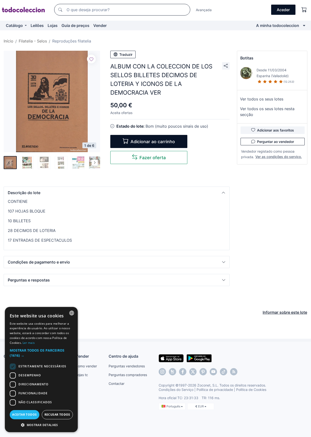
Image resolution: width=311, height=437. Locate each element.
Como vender (86, 366)
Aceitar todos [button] (24, 414)
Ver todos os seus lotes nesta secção (267, 111)
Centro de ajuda (123, 356)
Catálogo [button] (15, 25)
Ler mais (29, 343)
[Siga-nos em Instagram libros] (172, 371)
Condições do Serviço (176, 390)
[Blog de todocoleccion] (233, 371)
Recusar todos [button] (57, 414)
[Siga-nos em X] (193, 371)
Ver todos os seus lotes (261, 99)
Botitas (246, 58)
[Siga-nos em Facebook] (182, 371)
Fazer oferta (152, 157)
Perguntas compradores (128, 375)
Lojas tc (82, 375)
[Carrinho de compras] (304, 10)
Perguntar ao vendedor (275, 142)
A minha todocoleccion (277, 25)
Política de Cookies (251, 390)
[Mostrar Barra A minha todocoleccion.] (304, 25)
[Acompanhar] (91, 59)
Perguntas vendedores (127, 366)
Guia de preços (75, 25)
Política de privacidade (215, 390)
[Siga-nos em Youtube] (213, 371)
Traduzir (125, 54)
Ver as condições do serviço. (278, 157)
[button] (116, 193)
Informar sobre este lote (285, 312)
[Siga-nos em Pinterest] (203, 371)
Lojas (53, 25)
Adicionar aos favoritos (275, 130)
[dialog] (41, 369)
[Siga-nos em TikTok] (223, 371)
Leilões (37, 25)
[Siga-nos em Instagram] (162, 371)
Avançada (204, 10)
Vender (100, 25)
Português (173, 406)
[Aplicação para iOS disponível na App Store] (171, 357)
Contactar (116, 383)
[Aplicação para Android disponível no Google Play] (199, 357)
